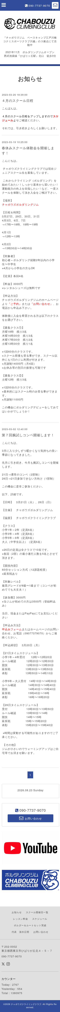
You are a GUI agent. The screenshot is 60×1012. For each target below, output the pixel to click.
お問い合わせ (40, 931)
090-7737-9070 (39, 6)
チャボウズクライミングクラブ (26, 1004)
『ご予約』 (15, 304)
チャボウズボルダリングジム (20, 204)
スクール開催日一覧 (37, 912)
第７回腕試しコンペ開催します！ (28, 434)
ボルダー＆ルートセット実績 (30, 925)
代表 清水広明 (20, 931)
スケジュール (39, 918)
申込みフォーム (12, 629)
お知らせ (17, 912)
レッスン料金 (20, 918)
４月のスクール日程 (17, 100)
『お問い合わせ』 (41, 304)
